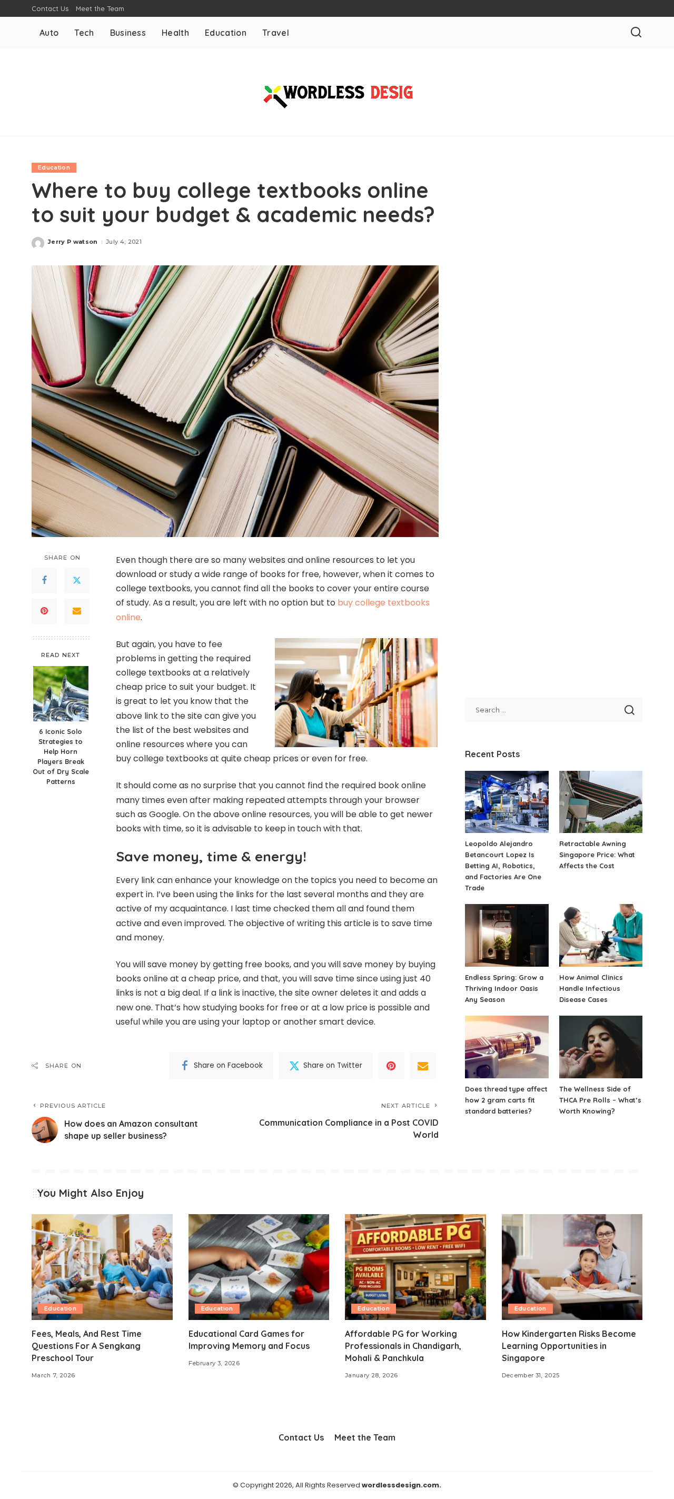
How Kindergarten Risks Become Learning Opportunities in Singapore (569, 1345)
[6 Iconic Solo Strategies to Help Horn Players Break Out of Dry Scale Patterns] (60, 693)
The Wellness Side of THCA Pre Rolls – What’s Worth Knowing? (600, 1100)
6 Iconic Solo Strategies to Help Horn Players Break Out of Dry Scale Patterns (61, 756)
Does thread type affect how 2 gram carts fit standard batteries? (506, 1100)
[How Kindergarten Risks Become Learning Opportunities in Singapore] (572, 1267)
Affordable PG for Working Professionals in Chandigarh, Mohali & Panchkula (403, 1345)
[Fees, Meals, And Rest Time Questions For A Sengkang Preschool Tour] (102, 1267)
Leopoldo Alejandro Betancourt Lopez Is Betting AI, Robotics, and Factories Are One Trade (503, 865)
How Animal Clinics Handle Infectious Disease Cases (591, 988)
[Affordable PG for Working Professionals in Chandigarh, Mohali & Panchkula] (415, 1267)
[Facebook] (44, 580)
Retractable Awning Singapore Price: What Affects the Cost (597, 854)
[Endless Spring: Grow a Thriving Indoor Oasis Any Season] (506, 935)
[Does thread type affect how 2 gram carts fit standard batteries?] (506, 1047)
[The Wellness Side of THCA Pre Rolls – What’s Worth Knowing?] (600, 1047)
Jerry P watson (73, 241)
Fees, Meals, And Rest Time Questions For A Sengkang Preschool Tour (87, 1345)
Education (54, 167)
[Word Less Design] (337, 92)
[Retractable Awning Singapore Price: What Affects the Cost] (600, 802)
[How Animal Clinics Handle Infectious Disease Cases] (600, 935)
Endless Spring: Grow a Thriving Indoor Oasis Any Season (504, 988)
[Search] (636, 32)
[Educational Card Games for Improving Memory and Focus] (259, 1267)
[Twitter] (77, 580)
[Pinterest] (44, 610)
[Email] (77, 610)
